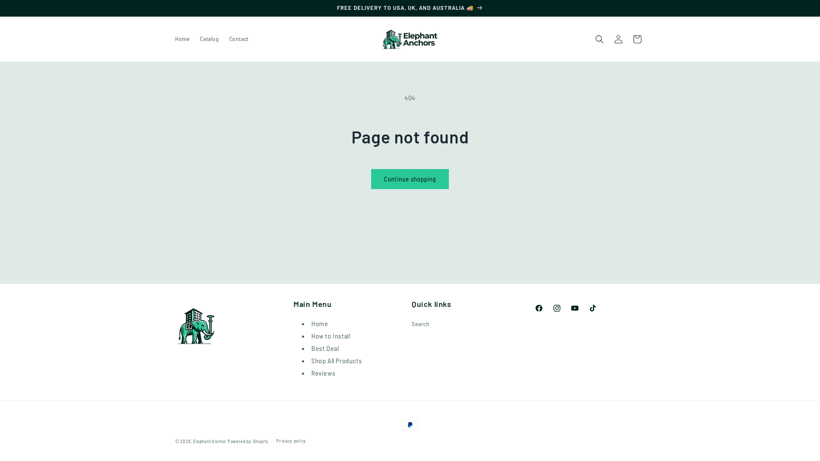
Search (421, 323)
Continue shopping (410, 179)
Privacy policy (291, 440)
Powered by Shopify (248, 441)
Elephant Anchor (210, 441)
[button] (599, 39)
